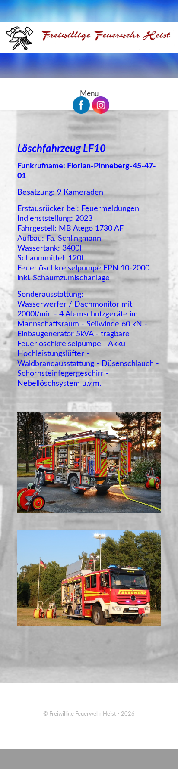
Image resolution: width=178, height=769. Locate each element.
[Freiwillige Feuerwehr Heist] (89, 37)
